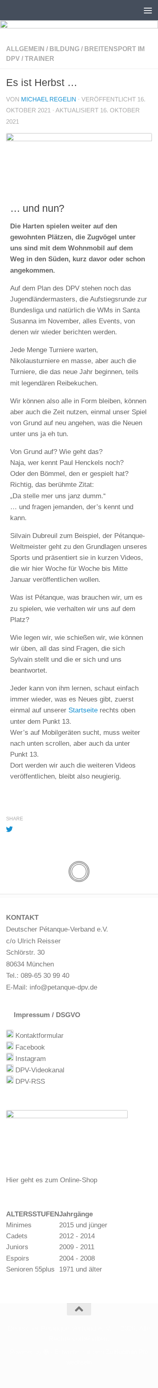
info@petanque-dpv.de (63, 987)
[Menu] (148, 10)
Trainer (39, 58)
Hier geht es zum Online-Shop (51, 1180)
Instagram (29, 1059)
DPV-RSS (29, 1081)
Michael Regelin (48, 99)
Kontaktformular (38, 1035)
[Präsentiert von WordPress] (46, 1352)
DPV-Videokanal (38, 1070)
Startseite (83, 710)
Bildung (64, 48)
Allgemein (25, 48)
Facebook (29, 1047)
